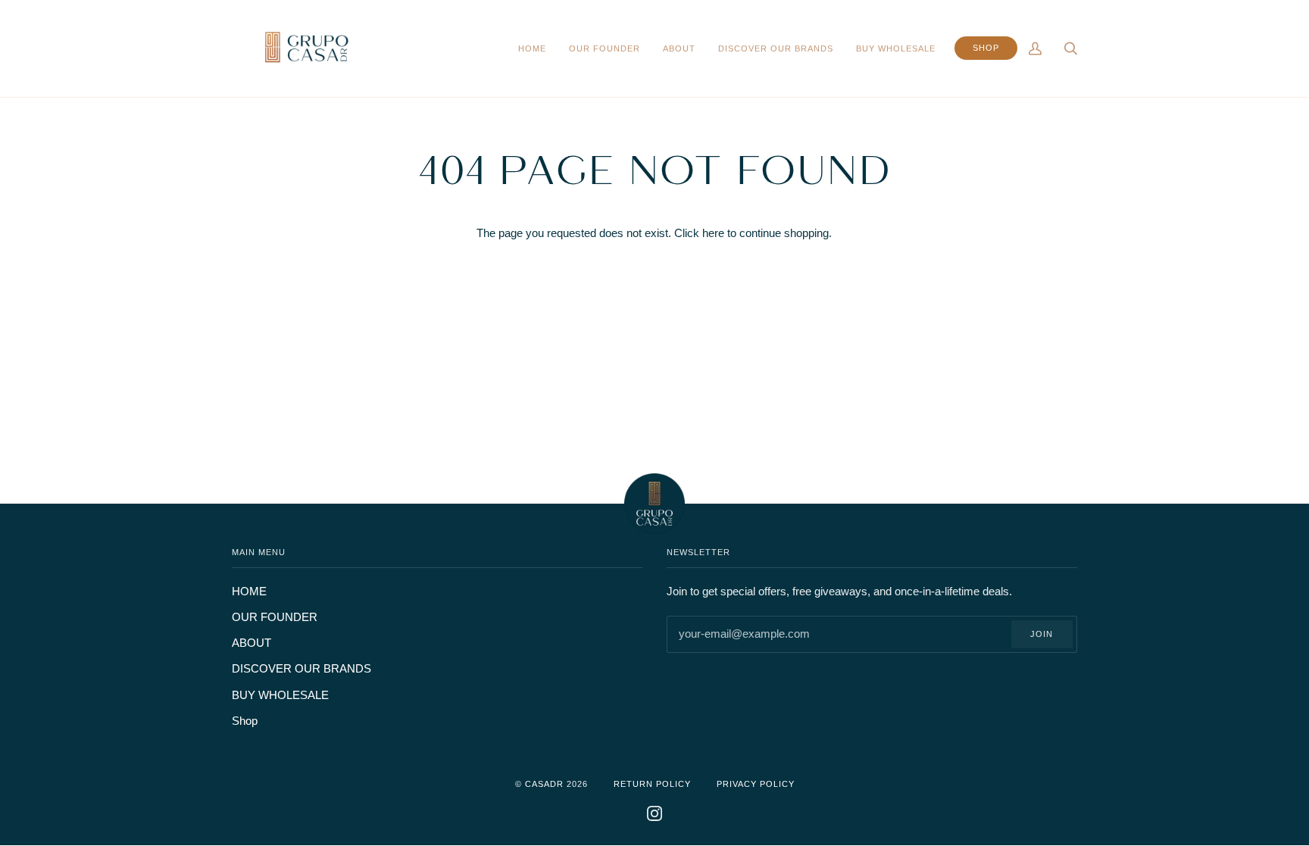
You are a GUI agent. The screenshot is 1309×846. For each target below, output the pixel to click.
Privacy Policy (756, 783)
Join (1041, 633)
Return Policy (652, 783)
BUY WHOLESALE (280, 695)
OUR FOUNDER (274, 617)
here (713, 233)
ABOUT (251, 643)
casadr (544, 783)
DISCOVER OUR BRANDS (301, 669)
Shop (245, 721)
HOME (249, 591)
